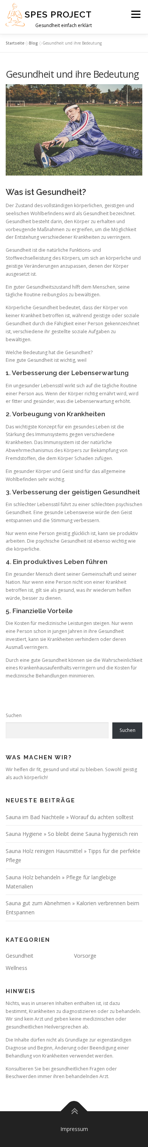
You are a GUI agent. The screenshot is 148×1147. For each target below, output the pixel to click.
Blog (33, 43)
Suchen (14, 715)
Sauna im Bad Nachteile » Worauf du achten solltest (70, 817)
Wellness (16, 967)
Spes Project (58, 14)
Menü (135, 14)
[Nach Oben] (74, 1111)
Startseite (15, 43)
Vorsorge (85, 955)
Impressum (74, 1129)
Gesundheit (19, 955)
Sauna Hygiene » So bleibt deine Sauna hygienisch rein (72, 833)
